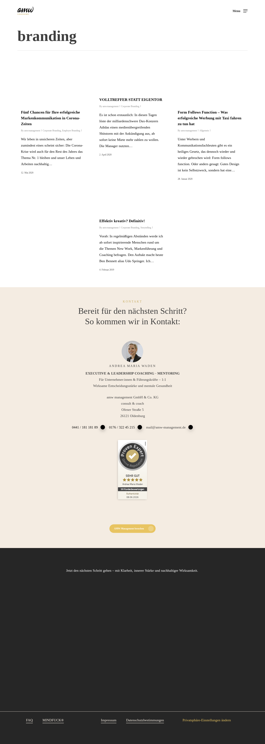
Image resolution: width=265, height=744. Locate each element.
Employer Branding (71, 130)
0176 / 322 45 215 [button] (122, 427)
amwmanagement (32, 130)
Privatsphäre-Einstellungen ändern (207, 720)
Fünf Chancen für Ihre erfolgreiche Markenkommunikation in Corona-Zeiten (50, 118)
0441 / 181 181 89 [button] (85, 427)
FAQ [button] (29, 720)
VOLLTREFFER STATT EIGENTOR (130, 99)
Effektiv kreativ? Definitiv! (122, 221)
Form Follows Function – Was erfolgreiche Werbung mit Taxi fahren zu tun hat (209, 118)
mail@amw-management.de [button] (166, 427)
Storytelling (145, 227)
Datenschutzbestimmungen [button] (145, 720)
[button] (240, 11)
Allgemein (204, 130)
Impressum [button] (108, 720)
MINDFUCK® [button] (53, 720)
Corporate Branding (52, 130)
